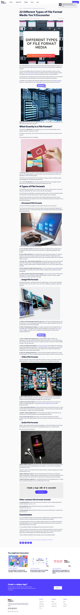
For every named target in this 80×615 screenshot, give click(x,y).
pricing (26, 2)
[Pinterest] (16, 608)
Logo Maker (42, 539)
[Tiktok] (14, 608)
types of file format (49, 539)
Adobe (54, 268)
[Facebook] (8, 608)
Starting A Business (12, 568)
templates (18, 2)
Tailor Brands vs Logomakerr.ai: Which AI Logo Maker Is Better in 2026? (61, 571)
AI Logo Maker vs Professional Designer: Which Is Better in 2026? (17, 570)
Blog (32, 2)
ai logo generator (22, 539)
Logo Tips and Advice (34, 568)
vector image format (43, 345)
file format (28, 539)
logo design (58, 80)
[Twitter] (10, 608)
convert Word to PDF (30, 74)
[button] (20, 543)
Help (38, 2)
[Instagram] (12, 608)
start (11, 2)
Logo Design (37, 539)
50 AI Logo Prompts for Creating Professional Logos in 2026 (39, 570)
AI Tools (38, 18)
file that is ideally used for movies (48, 403)
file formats (32, 539)
